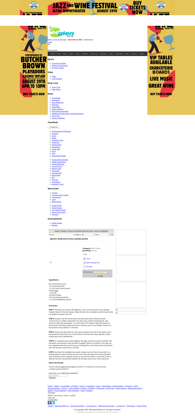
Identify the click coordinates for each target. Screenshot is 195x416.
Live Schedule (57, 79)
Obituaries (56, 100)
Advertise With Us (61, 406)
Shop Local (94, 54)
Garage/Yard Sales (59, 156)
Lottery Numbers (58, 118)
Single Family (57, 206)
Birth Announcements (60, 111)
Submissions (88, 39)
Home (53, 54)
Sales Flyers (56, 89)
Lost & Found (57, 166)
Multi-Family (56, 202)
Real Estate (119, 54)
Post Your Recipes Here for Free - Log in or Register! (88, 231)
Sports (71, 54)
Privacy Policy (142, 406)
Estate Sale (56, 149)
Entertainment (118, 386)
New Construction (59, 212)
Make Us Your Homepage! (57, 39)
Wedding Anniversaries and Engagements (68, 114)
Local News (56, 98)
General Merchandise (60, 160)
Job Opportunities (77, 406)
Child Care (56, 142)
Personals (55, 171)
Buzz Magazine (57, 102)
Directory (134, 54)
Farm (54, 151)
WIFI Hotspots (73, 390)
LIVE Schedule (74, 388)
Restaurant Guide (134, 388)
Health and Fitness (59, 162)
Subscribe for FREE (75, 39)
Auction (55, 193)
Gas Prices (56, 116)
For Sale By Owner (59, 210)
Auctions (55, 133)
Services (55, 180)
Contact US (120, 406)
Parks (83, 390)
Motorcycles (56, 169)
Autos (111, 54)
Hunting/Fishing (58, 164)
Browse (64, 231)
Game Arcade (57, 223)
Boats (54, 138)
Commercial (56, 197)
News (65, 54)
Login (50, 42)
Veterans (55, 105)
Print (88, 259)
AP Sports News (58, 68)
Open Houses (57, 208)
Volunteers (56, 182)
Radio (127, 54)
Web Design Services (106, 406)
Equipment (56, 147)
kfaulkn (94, 250)
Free (53, 154)
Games (50, 390)
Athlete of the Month (60, 66)
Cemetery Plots (57, 140)
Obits (78, 54)
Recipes (55, 225)
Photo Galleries (57, 109)
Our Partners (91, 406)
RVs (53, 177)
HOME (50, 406)
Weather (91, 388)
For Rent (55, 214)
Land (54, 199)
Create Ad (53, 127)
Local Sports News (59, 63)
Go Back (89, 266)
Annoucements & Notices (61, 131)
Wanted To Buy (58, 184)
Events (142, 54)
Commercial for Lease (60, 195)
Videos (56, 386)
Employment (56, 145)
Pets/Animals (57, 173)
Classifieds (103, 54)
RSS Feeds (131, 406)
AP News (85, 54)
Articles (84, 388)
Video (59, 54)
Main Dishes (95, 248)
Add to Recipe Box (93, 263)
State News (56, 107)
